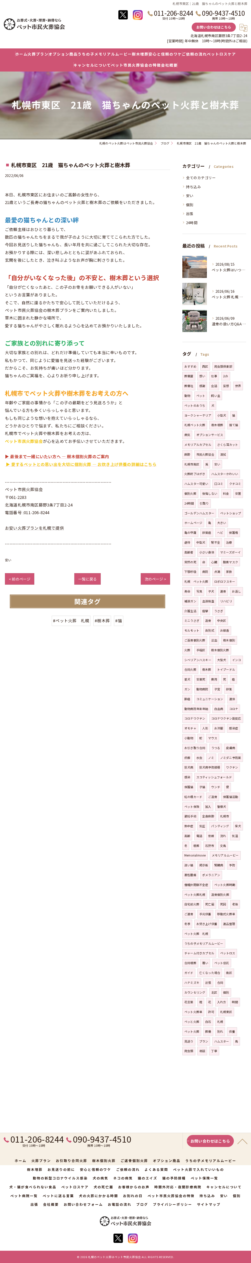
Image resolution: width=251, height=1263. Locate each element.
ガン (187, 689)
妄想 (226, 386)
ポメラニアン (211, 875)
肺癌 (187, 699)
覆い (205, 963)
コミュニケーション (209, 699)
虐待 (187, 542)
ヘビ (220, 532)
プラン (203, 1041)
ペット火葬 (191, 1031)
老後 (235, 904)
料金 (226, 493)
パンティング (220, 826)
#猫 (118, 621)
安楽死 (200, 679)
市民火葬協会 (205, 454)
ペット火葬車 (193, 1012)
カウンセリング (194, 992)
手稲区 (200, 650)
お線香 (224, 630)
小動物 (188, 738)
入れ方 (221, 1002)
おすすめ (190, 366)
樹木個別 (229, 640)
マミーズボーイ (230, 552)
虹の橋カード (193, 797)
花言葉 (188, 1002)
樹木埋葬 (217, 425)
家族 (229, 571)
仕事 (214, 376)
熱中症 (188, 826)
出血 (214, 640)
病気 (187, 435)
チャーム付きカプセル (199, 953)
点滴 (217, 571)
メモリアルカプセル (197, 444)
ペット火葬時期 (224, 885)
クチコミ (235, 483)
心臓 (214, 562)
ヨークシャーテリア (197, 415)
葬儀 (208, 1031)
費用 (214, 679)
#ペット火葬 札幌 (71, 621)
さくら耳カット (227, 444)
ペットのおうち (194, 405)
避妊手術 (190, 816)
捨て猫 (233, 425)
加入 (208, 806)
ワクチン (232, 767)
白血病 (218, 709)
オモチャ (190, 728)
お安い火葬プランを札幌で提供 (34, 528)
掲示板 (203, 865)
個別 (189, 204)
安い (8, 560)
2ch (225, 376)
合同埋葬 (190, 963)
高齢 (187, 836)
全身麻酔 (208, 816)
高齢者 (188, 552)
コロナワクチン (194, 718)
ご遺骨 (188, 914)
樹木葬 (206, 669)
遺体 (232, 699)
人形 (205, 728)
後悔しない (209, 493)
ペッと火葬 (191, 1021)
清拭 (223, 454)
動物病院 (202, 689)
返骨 (208, 620)
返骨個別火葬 (220, 894)
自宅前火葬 (191, 904)
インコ (236, 660)
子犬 (211, 591)
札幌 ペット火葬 (196, 581)
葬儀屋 (188, 376)
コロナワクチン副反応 (226, 718)
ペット (200, 395)
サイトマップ (209, 1204)
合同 (220, 982)
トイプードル (226, 669)
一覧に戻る (87, 578)
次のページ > (155, 578)
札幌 (220, 1021)
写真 (199, 591)
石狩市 (209, 845)
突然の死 (190, 562)
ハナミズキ (191, 982)
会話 (214, 386)
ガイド (188, 973)
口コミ (218, 483)
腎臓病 (218, 865)
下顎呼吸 (190, 571)
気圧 (202, 826)
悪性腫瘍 (190, 875)
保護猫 (188, 787)
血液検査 (208, 601)
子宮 (217, 689)
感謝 (202, 386)
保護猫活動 (230, 797)
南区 (229, 973)
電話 (199, 836)
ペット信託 (221, 963)
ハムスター (221, 1041)
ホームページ (193, 523)
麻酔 (187, 454)
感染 (187, 777)
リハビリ (226, 601)
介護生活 (190, 611)
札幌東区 (226, 1012)
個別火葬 (190, 493)
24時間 (192, 222)
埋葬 (196, 845)
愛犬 (187, 679)
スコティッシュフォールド (214, 777)
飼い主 (215, 395)
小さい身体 (206, 552)
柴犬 (238, 826)
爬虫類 (188, 1051)
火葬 (187, 650)
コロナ (233, 709)
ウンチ (215, 787)
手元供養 (205, 914)
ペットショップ (230, 513)
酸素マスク (230, 562)
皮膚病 (230, 748)
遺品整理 (229, 924)
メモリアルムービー (225, 855)
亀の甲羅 (190, 532)
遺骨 (223, 591)
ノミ (211, 757)
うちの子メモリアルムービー (203, 943)
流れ (223, 836)
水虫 (199, 757)
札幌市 (224, 816)
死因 (223, 904)
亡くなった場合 (209, 973)
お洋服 (218, 728)
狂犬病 (188, 767)
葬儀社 (188, 386)
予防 (232, 865)
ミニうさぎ (191, 620)
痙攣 (205, 611)
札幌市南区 (191, 464)
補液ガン (190, 601)
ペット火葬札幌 (194, 894)
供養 (232, 1031)
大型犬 (221, 660)
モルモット (191, 630)
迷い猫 (188, 865)
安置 (238, 493)
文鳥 (223, 845)
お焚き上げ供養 (206, 924)
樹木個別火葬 (220, 650)
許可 (211, 1012)
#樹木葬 (102, 621)
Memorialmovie (195, 855)
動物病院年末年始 (196, 709)
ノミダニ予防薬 (230, 757)
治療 (229, 542)
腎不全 (215, 542)
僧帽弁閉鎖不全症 (196, 885)
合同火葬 (190, 669)
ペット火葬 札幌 (196, 933)
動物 (187, 395)
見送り (188, 1041)
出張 (189, 213)
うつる (215, 748)
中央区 (221, 620)
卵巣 (229, 689)
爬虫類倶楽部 (223, 366)
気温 (235, 836)
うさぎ (218, 611)
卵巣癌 (206, 532)
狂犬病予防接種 (209, 767)
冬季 (187, 924)
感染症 (233, 728)
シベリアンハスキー (197, 660)
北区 (214, 992)
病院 (205, 571)
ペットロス (227, 953)
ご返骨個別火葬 (194, 640)
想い (202, 376)
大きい (221, 523)
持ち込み (193, 186)
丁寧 (214, 1051)
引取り (204, 503)
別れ (220, 1031)
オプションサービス (209, 435)
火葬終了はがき (194, 474)
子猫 (202, 787)
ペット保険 (191, 806)
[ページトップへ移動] (242, 1141)
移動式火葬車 (226, 914)
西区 (205, 366)
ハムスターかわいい (224, 474)
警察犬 (221, 806)
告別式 (209, 630)
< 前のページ (19, 578)
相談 (202, 1051)
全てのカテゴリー (201, 177)
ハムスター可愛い (196, 483)
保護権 (233, 532)
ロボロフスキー (224, 581)
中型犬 (200, 542)
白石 (208, 1021)
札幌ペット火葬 (194, 425)
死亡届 (209, 904)
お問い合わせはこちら (213, 27)
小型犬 (221, 415)
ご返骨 (212, 797)
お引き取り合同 (194, 748)
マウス (212, 738)
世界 (238, 386)
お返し (236, 591)
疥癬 (187, 757)
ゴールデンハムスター (199, 513)
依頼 (211, 836)
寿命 (187, 591)
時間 (235, 1002)
